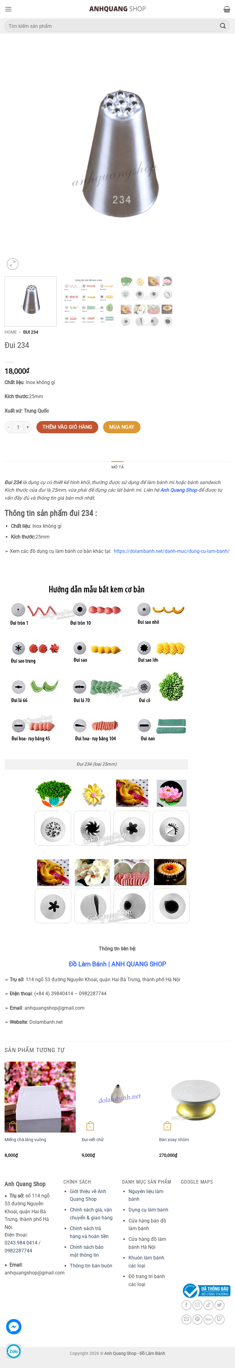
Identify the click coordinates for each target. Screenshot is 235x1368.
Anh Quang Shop (178, 490)
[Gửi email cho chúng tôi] (186, 1319)
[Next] (218, 158)
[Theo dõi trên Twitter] (219, 1305)
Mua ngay (122, 427)
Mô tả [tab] (117, 467)
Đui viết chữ (93, 1139)
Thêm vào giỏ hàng (67, 427)
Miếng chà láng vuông (25, 1139)
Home (11, 332)
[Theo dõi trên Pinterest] (197, 1319)
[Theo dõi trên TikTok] (208, 1305)
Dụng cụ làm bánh (148, 1210)
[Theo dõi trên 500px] (208, 1319)
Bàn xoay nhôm (174, 1139)
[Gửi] (223, 26)
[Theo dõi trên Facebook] (186, 1305)
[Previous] (16, 158)
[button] (8, 9)
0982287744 (18, 1251)
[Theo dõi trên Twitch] (219, 1319)
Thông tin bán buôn (91, 1266)
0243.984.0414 (21, 1243)
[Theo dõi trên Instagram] (197, 1305)
